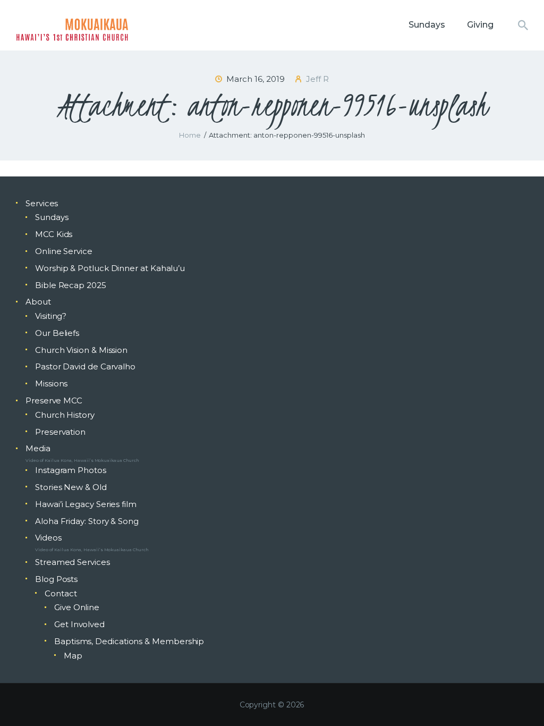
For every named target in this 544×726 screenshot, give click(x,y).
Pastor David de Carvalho (85, 366)
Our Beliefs (57, 333)
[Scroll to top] (517, 700)
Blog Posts (56, 579)
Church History (65, 415)
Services (42, 203)
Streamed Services (72, 562)
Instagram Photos (70, 470)
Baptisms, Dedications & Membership (129, 641)
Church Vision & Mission (81, 350)
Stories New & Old (71, 487)
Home (190, 135)
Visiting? (50, 316)
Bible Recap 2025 (70, 285)
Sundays (51, 217)
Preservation (60, 432)
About (38, 302)
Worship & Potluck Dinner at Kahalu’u (110, 268)
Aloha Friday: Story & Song (87, 521)
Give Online (76, 607)
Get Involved (79, 624)
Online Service (63, 251)
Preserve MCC (54, 400)
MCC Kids (53, 234)
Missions (51, 383)
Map (73, 656)
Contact (60, 593)
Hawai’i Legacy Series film (86, 504)
